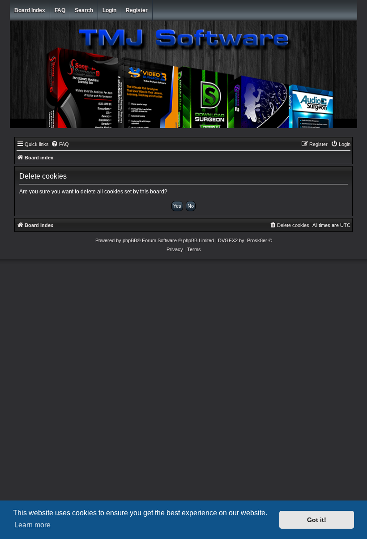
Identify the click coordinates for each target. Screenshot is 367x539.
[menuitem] (60, 144)
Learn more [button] (32, 525)
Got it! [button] (316, 519)
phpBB (130, 240)
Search (84, 10)
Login (109, 10)
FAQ (60, 10)
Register (137, 10)
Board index (29, 10)
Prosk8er (257, 240)
